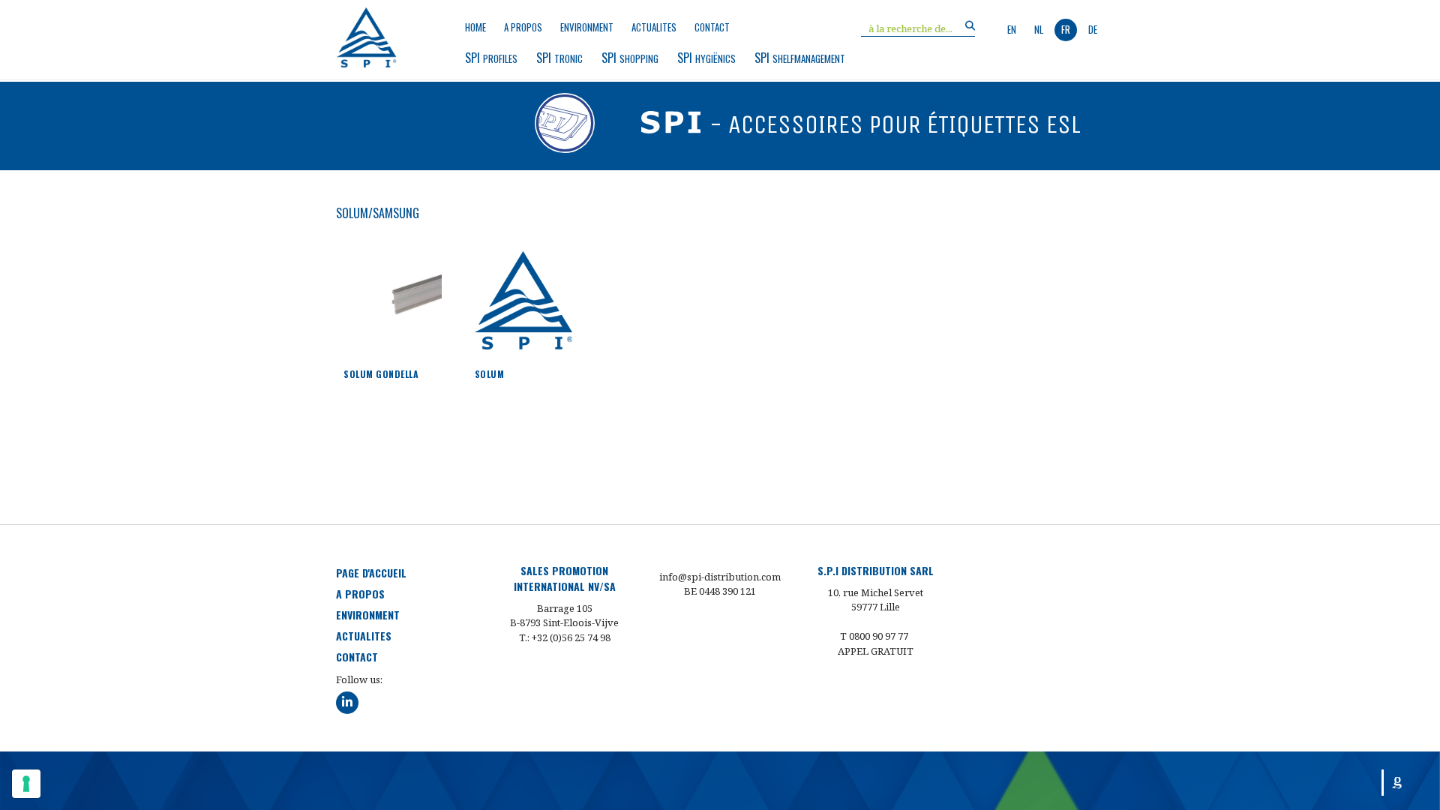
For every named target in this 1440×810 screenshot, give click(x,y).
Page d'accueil (371, 572)
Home (475, 27)
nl (1038, 29)
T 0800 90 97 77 (874, 636)
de (1092, 29)
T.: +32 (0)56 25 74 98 (564, 637)
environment (587, 27)
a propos (523, 27)
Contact (712, 27)
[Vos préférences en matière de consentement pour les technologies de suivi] (26, 784)
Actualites (654, 27)
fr (1065, 29)
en (1011, 29)
